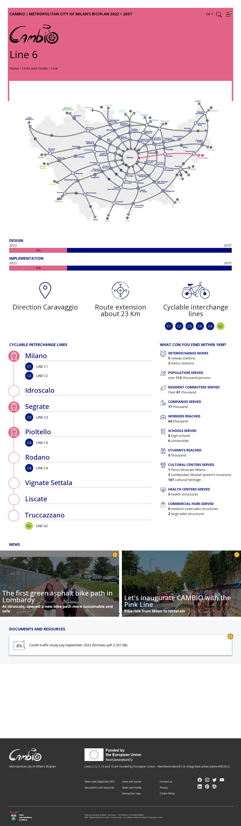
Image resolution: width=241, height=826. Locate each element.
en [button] (208, 14)
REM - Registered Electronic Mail (97, 817)
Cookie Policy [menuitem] (167, 793)
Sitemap (153, 817)
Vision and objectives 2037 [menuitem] (100, 781)
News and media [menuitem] (131, 787)
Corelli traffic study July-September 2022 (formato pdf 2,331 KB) (78, 645)
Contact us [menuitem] (166, 781)
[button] (238, 584)
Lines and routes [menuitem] (131, 781)
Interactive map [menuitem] (131, 793)
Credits (159, 817)
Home (14, 68)
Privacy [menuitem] (164, 787)
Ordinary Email (116, 817)
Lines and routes (35, 68)
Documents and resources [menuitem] (99, 787)
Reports (145, 817)
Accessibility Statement (132, 817)
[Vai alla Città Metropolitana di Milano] (22, 816)
